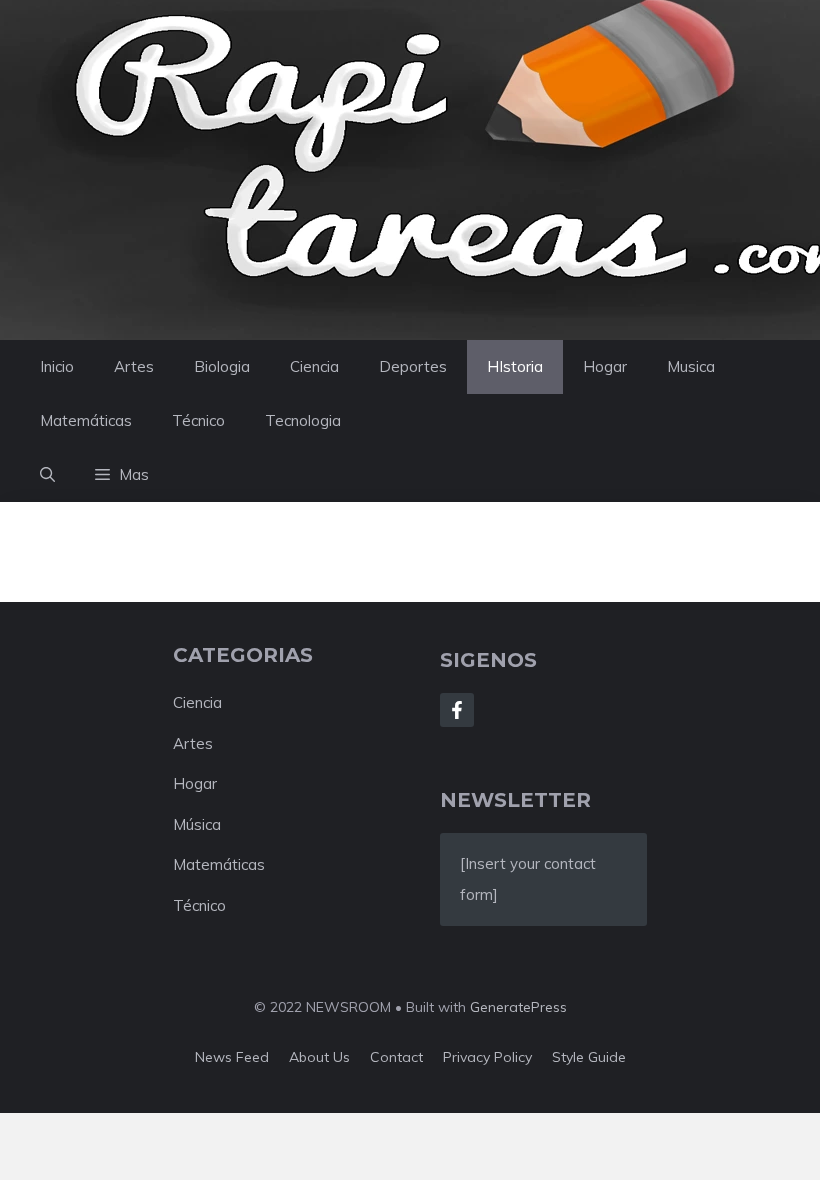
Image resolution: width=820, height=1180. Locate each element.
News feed (232, 1057)
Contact (396, 1057)
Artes (134, 366)
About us (319, 1057)
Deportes (413, 366)
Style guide (589, 1057)
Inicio (57, 366)
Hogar (605, 366)
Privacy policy (487, 1057)
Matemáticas (86, 420)
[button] (47, 475)
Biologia (222, 366)
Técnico (198, 420)
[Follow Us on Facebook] (457, 710)
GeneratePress (518, 1007)
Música (197, 824)
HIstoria (515, 366)
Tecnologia (303, 420)
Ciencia (314, 366)
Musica (691, 366)
